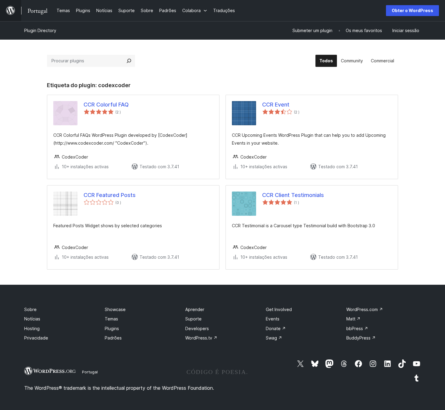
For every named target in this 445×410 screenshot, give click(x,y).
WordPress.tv (201, 337)
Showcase (115, 309)
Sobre (30, 309)
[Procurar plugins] (129, 61)
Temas (111, 318)
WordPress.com (364, 309)
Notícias (32, 318)
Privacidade (36, 337)
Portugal (90, 371)
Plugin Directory (40, 30)
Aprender (194, 309)
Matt (353, 318)
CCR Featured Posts (110, 195)
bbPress (357, 328)
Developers (197, 328)
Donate (276, 328)
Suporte (193, 318)
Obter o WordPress (412, 10)
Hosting (32, 328)
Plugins (112, 328)
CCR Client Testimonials (293, 195)
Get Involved (279, 309)
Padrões (113, 337)
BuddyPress (361, 337)
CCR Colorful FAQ (106, 104)
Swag (274, 337)
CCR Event (275, 104)
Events (272, 318)
